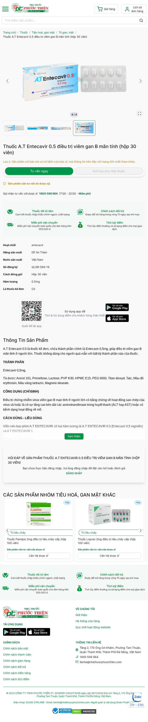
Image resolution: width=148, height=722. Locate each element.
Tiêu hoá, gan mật (43, 32)
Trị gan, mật (66, 32)
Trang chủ (9, 32)
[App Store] (38, 632)
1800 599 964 (48, 193)
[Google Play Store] (14, 632)
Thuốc (24, 32)
